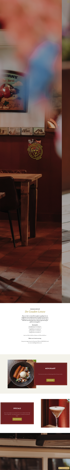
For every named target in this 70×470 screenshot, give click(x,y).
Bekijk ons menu (50, 429)
